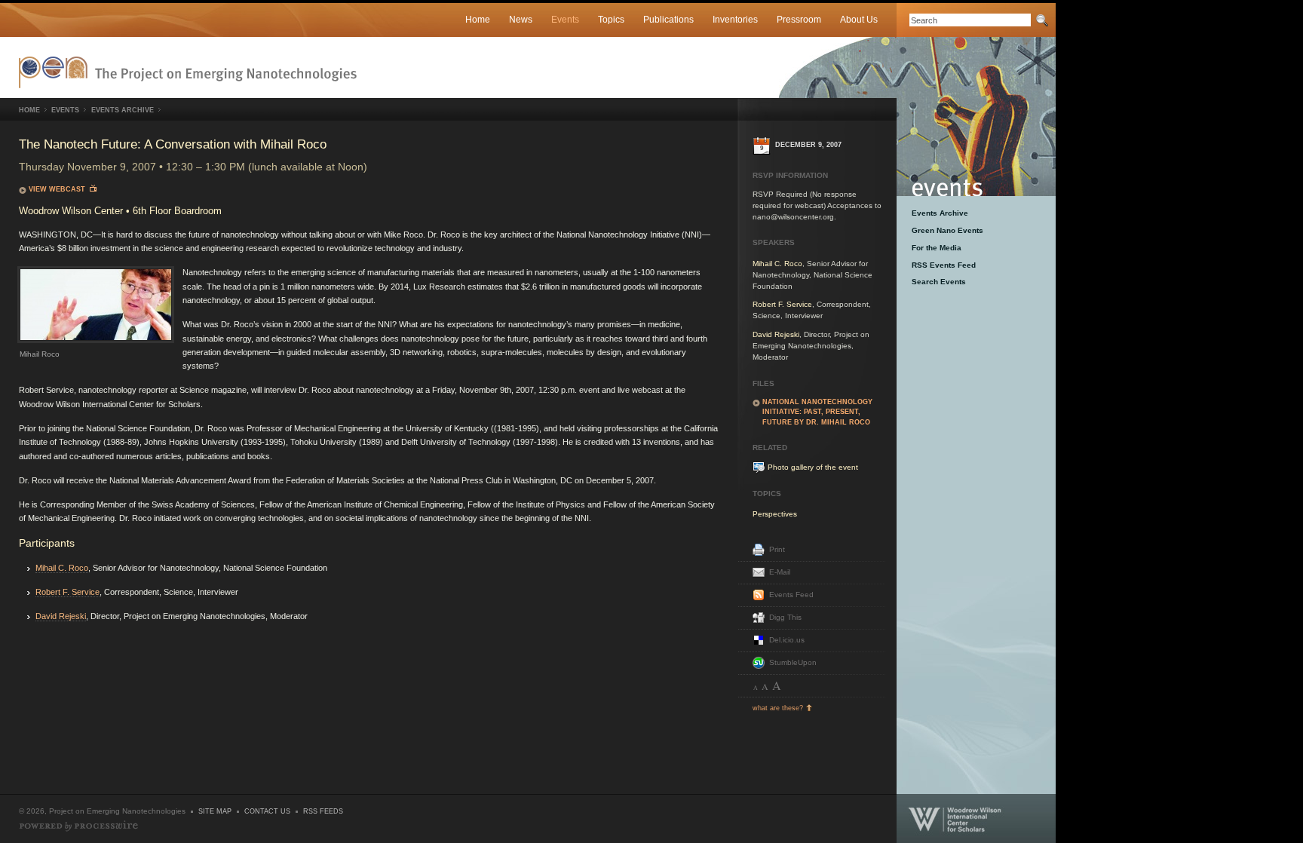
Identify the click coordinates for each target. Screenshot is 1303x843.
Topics (611, 19)
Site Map (214, 811)
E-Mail (779, 572)
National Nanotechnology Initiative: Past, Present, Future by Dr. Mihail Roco (817, 412)
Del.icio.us (787, 640)
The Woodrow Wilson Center (976, 818)
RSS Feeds (323, 811)
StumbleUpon (793, 662)
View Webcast (59, 189)
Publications (668, 19)
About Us (859, 19)
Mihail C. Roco (61, 567)
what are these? (778, 708)
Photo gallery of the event (813, 467)
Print (777, 549)
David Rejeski (60, 616)
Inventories (735, 19)
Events (565, 19)
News (520, 19)
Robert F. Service (67, 591)
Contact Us (267, 811)
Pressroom (799, 19)
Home (477, 19)
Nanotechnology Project (188, 72)
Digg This (785, 617)
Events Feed (791, 594)
